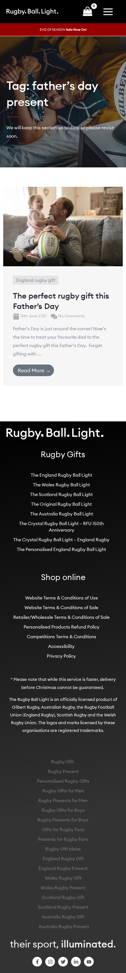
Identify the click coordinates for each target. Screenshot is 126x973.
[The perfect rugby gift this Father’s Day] (63, 226)
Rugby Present (63, 771)
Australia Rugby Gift (63, 917)
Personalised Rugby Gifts (63, 781)
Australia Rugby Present (63, 926)
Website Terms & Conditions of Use (61, 598)
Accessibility (61, 646)
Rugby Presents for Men (63, 800)
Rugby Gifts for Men (63, 791)
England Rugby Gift (63, 859)
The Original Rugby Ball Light (61, 504)
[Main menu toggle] (110, 12)
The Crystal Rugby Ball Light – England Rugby (61, 540)
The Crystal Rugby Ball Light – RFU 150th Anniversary (61, 527)
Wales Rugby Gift (63, 878)
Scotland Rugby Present (63, 907)
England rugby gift (35, 280)
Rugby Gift (62, 762)
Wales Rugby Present (63, 888)
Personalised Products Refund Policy (62, 627)
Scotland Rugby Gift (63, 897)
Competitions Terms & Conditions (61, 637)
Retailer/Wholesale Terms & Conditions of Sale (61, 617)
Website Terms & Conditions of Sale (61, 607)
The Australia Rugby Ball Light (61, 514)
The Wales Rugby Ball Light (61, 485)
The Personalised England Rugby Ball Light (61, 549)
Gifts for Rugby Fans (63, 829)
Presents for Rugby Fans (63, 839)
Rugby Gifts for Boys (63, 810)
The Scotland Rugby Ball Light (61, 494)
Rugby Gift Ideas (63, 849)
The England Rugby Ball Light (61, 475)
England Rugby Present (63, 868)
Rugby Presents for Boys (63, 820)
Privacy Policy (61, 656)
